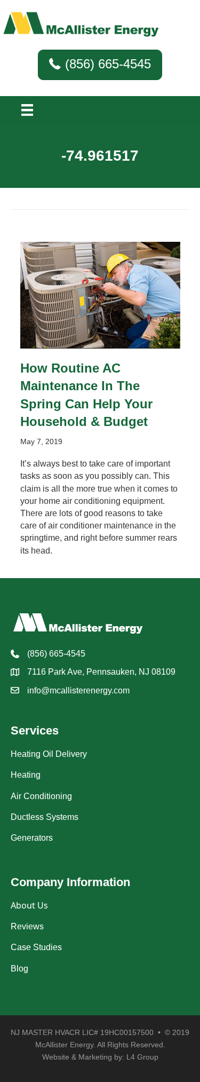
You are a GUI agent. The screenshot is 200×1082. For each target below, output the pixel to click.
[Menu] (27, 110)
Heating (26, 774)
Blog (19, 968)
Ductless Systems (44, 817)
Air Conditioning (41, 796)
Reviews (27, 926)
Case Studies (36, 947)
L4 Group (142, 1057)
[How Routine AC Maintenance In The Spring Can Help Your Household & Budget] (100, 294)
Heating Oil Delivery (49, 754)
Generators (32, 837)
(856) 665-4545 (56, 653)
